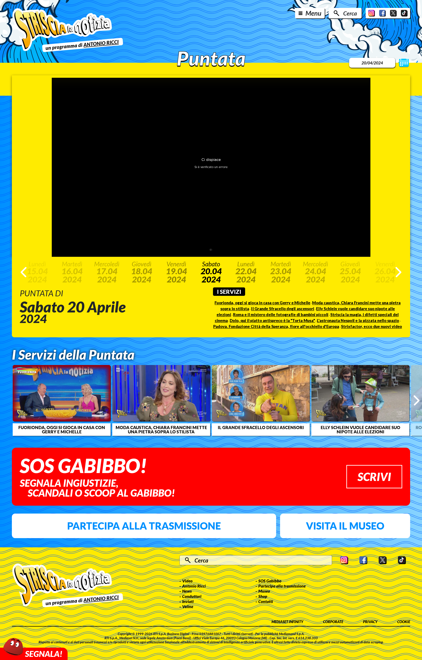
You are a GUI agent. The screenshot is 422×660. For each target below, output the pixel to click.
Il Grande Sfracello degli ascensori (282, 308)
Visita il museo (345, 526)
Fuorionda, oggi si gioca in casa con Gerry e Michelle (262, 302)
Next (398, 272)
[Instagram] (371, 13)
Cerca (350, 13)
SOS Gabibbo (269, 580)
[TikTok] (404, 13)
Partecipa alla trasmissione (144, 526)
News (187, 591)
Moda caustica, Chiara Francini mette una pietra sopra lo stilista (161, 429)
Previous (24, 272)
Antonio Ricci (194, 585)
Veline (187, 606)
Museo (264, 591)
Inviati (188, 601)
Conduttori (191, 596)
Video (187, 580)
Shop (262, 596)
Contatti (265, 601)
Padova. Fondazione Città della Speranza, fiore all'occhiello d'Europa (276, 326)
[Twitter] (393, 13)
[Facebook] (382, 13)
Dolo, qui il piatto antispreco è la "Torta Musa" (272, 320)
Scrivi (374, 476)
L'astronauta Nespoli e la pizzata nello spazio (358, 320)
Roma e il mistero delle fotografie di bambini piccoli (280, 314)
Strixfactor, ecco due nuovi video (371, 326)
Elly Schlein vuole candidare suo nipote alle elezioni (360, 429)
